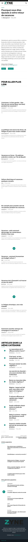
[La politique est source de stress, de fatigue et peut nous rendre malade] (14, 122)
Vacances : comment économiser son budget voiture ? (12, 257)
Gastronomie (10, 483)
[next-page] (4, 339)
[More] (19, 75)
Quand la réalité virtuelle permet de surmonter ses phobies (18, 425)
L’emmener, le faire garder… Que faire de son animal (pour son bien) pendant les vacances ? (13, 104)
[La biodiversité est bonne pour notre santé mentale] (3, 474)
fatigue (3, 68)
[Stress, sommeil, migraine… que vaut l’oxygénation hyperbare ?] (3, 467)
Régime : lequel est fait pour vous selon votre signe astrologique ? (17, 389)
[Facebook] (7, 75)
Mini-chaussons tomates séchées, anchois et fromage (15, 486)
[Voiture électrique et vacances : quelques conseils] (14, 171)
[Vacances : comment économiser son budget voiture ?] (14, 248)
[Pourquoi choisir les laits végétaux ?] (4, 365)
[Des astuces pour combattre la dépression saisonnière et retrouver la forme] (3, 447)
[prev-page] (2, 339)
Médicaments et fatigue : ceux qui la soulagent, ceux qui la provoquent (16, 461)
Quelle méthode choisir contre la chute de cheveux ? (17, 407)
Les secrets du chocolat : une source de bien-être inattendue (17, 372)
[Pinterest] (13, 75)
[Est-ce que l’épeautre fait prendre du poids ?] (3, 505)
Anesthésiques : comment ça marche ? (16, 454)
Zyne (2, 183)
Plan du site (3, 540)
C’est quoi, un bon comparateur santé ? (16, 357)
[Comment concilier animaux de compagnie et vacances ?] (14, 321)
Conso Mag (11, 360)
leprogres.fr (4, 107)
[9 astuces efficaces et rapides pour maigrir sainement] (4, 398)
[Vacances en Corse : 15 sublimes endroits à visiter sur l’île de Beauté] (14, 147)
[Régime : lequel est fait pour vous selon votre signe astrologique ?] (4, 389)
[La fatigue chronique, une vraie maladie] (14, 296)
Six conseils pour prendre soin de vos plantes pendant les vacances (12, 206)
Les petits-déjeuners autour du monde (16, 492)
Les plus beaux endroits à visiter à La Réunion (21, 438)
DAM (2, 260)
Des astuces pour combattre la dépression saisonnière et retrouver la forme (16, 447)
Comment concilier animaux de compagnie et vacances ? (12, 329)
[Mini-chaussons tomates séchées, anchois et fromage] (3, 485)
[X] (10, 75)
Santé (2, 7)
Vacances (11, 68)
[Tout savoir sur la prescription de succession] (3, 498)
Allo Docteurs (4, 308)
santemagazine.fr (5, 133)
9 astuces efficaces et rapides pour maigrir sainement (16, 398)
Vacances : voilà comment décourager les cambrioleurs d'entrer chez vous (11, 232)
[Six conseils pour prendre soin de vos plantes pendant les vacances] (14, 197)
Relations (9, 510)
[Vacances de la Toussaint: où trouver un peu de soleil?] (14, 272)
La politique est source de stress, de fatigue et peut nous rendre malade (13, 130)
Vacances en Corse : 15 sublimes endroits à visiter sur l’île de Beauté (13, 156)
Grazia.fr (11, 392)
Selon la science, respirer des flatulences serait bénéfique (17, 416)
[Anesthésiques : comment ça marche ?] (3, 454)
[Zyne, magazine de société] (8, 3)
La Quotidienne (12, 367)
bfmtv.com (3, 284)
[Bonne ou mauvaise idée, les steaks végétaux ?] (4, 381)
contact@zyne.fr (17, 535)
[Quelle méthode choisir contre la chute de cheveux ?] (4, 407)
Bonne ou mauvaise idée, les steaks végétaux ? (17, 381)
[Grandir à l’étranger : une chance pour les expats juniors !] (3, 511)
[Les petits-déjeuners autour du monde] (3, 491)
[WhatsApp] (16, 75)
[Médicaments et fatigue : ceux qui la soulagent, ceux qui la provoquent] (3, 460)
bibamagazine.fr (6, 17)
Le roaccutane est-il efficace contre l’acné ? (17, 350)
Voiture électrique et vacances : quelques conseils (12, 180)
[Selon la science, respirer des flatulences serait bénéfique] (4, 416)
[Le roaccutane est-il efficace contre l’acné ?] (4, 350)
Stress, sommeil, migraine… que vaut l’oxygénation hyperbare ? (16, 467)
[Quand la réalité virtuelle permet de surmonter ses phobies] (4, 425)
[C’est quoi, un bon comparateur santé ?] (4, 358)
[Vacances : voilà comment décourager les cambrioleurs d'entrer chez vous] (14, 222)
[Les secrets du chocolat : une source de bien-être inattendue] (4, 372)
